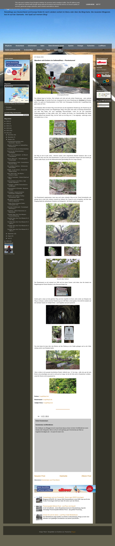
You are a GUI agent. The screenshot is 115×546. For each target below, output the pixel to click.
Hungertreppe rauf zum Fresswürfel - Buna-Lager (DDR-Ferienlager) (63, 497)
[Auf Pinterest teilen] (48, 416)
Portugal (80, 45)
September (11, 233)
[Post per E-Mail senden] (38, 416)
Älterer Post (86, 476)
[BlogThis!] (43, 416)
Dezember (11, 134)
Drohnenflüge (28, 50)
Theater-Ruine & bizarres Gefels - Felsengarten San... (16, 204)
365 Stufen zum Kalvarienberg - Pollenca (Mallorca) (15, 200)
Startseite (63, 476)
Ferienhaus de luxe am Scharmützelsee (18, 149)
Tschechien (90, 45)
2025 (7, 123)
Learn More (90, 4)
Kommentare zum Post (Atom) (51, 480)
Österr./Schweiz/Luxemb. (56, 45)
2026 (7, 121)
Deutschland (20, 45)
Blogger (73, 531)
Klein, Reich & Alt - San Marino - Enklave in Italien (15, 174)
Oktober (10, 139)
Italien (42, 45)
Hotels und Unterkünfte (12, 50)
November (11, 137)
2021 (7, 132)
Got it (98, 4)
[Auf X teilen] (45, 416)
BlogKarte (8, 45)
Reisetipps (9, 107)
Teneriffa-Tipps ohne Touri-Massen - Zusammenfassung (17, 215)
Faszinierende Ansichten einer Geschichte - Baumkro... (15, 142)
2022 (7, 130)
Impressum (57, 50)
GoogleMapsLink (44, 396)
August (10, 236)
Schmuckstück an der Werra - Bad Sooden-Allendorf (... (16, 181)
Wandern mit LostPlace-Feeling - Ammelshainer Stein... (16, 196)
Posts (100, 103)
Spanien (70, 45)
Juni (9, 238)
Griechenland (32, 45)
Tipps (48, 50)
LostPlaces (102, 45)
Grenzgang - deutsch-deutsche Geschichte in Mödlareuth (15, 192)
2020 (7, 241)
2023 (7, 128)
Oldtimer (39, 50)
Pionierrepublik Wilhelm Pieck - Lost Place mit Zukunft (59, 506)
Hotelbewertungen (11, 109)
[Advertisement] (57, 30)
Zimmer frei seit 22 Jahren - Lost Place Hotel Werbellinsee (60, 515)
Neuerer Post (39, 476)
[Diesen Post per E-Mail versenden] (42, 416)
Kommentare (102, 106)
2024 (7, 126)
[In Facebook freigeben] (46, 416)
